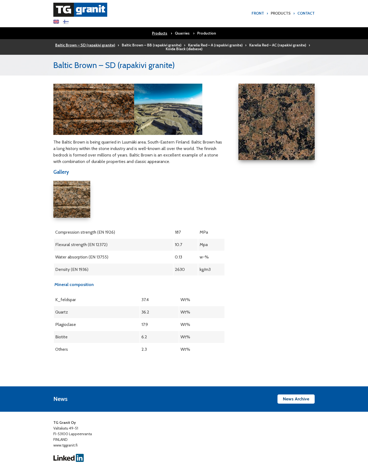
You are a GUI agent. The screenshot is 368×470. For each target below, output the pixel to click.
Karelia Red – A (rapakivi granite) (215, 45)
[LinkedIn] (68, 457)
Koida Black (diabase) (184, 48)
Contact (306, 13)
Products (281, 13)
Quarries (182, 33)
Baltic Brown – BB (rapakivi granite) (151, 45)
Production (206, 33)
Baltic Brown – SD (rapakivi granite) (85, 45)
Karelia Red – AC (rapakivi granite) (277, 45)
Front (258, 13)
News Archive (296, 398)
